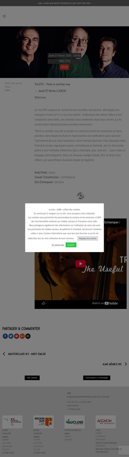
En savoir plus (58, 244)
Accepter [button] (71, 245)
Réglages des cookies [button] (87, 238)
